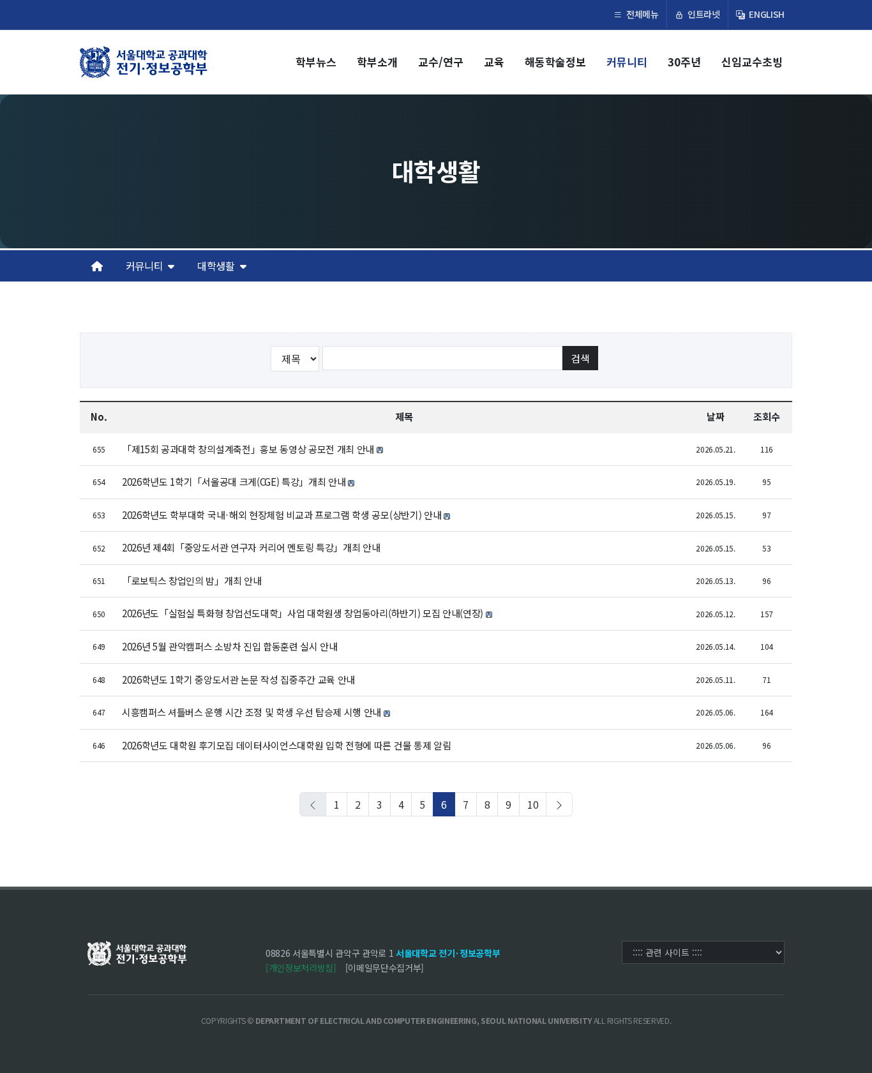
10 (532, 804)
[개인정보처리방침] (301, 967)
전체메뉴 (641, 14)
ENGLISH (766, 14)
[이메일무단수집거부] (384, 967)
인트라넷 (702, 14)
